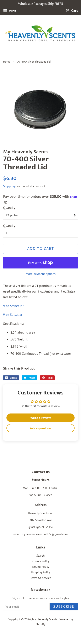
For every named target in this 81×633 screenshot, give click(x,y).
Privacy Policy (40, 561)
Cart (74, 11)
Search (40, 555)
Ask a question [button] (40, 428)
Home (6, 62)
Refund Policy (40, 567)
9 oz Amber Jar (13, 306)
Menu (12, 11)
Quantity (9, 207)
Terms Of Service (40, 578)
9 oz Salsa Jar (12, 314)
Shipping (9, 186)
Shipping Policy (40, 572)
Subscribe (63, 606)
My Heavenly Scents (44, 619)
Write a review (40, 418)
